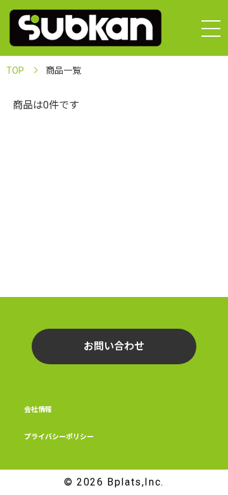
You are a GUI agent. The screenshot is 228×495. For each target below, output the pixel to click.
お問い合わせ (114, 346)
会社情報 (38, 410)
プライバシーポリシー (59, 437)
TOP (15, 70)
